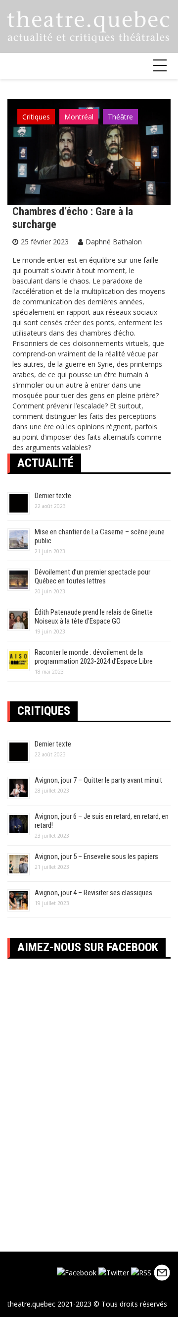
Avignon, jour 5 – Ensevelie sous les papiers (96, 856)
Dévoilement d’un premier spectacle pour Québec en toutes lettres (92, 576)
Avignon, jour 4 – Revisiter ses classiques (93, 892)
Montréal (78, 116)
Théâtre (120, 116)
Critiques (36, 116)
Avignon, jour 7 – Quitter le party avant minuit (98, 780)
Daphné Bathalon (114, 241)
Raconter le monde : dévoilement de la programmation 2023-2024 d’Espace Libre (94, 657)
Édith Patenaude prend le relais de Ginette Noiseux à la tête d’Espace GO (94, 617)
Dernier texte (53, 495)
